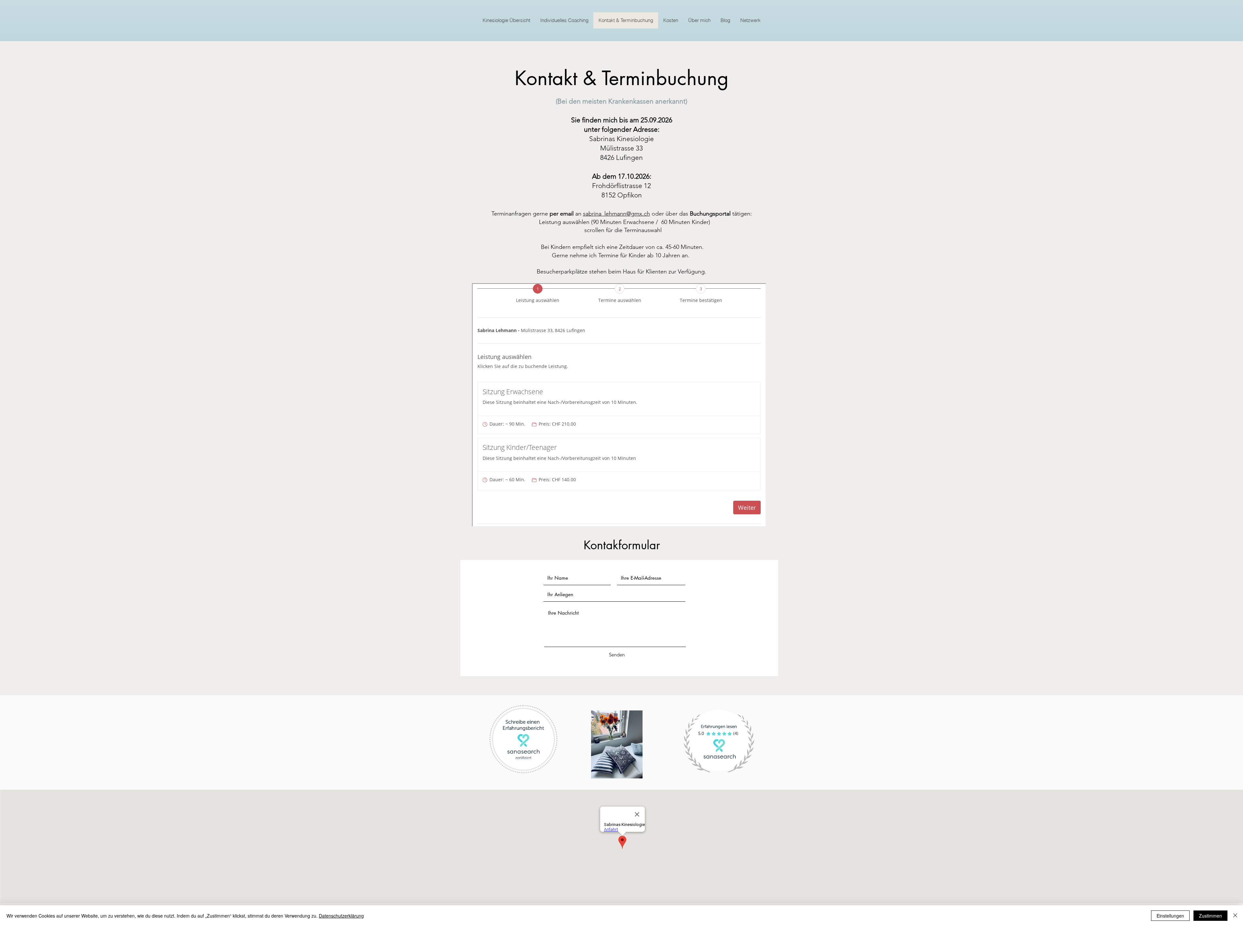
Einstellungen (1170, 915)
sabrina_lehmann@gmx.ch (616, 213)
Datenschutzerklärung (341, 915)
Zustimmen (1210, 915)
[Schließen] (1235, 915)
